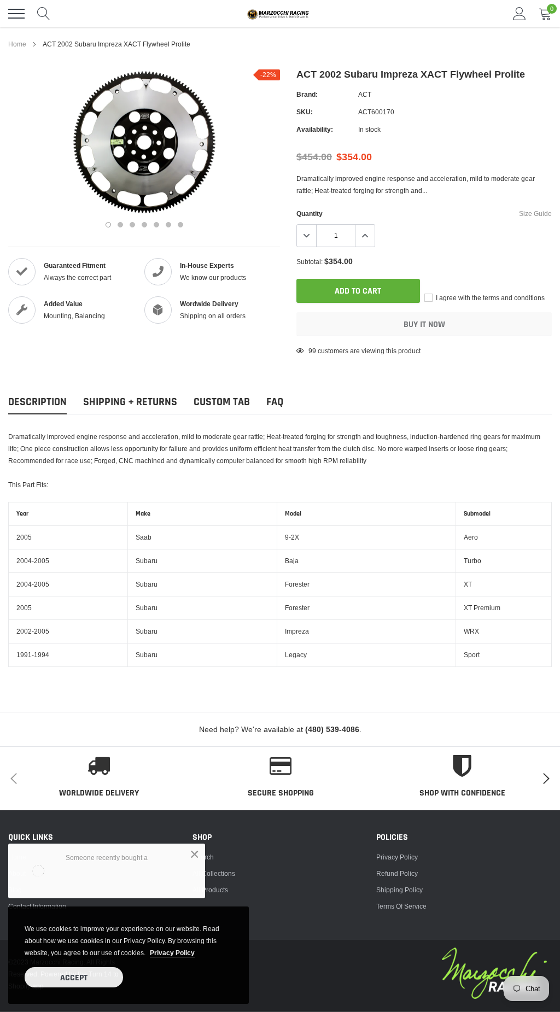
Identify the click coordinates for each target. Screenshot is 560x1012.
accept (74, 978)
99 (312, 351)
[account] (519, 13)
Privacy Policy (397, 857)
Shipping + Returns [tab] (130, 402)
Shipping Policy (399, 890)
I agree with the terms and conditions (489, 298)
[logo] (280, 13)
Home (17, 44)
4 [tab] (144, 224)
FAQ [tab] (274, 402)
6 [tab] (168, 224)
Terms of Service (401, 906)
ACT (364, 94)
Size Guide (535, 213)
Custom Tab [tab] (222, 402)
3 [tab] (132, 224)
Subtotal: (309, 262)
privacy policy (172, 953)
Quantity (309, 213)
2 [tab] (120, 224)
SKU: (304, 112)
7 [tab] (180, 224)
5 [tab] (156, 224)
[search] (43, 13)
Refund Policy (397, 873)
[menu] (16, 13)
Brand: (307, 94)
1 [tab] (108, 224)
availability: (314, 129)
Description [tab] (37, 402)
